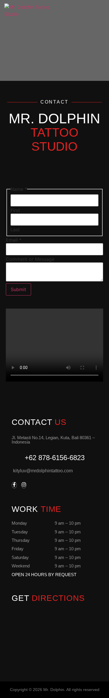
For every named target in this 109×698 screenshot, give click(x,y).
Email (14, 240)
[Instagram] (23, 485)
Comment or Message (30, 259)
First (15, 210)
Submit (18, 289)
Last (15, 229)
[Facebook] (14, 485)
